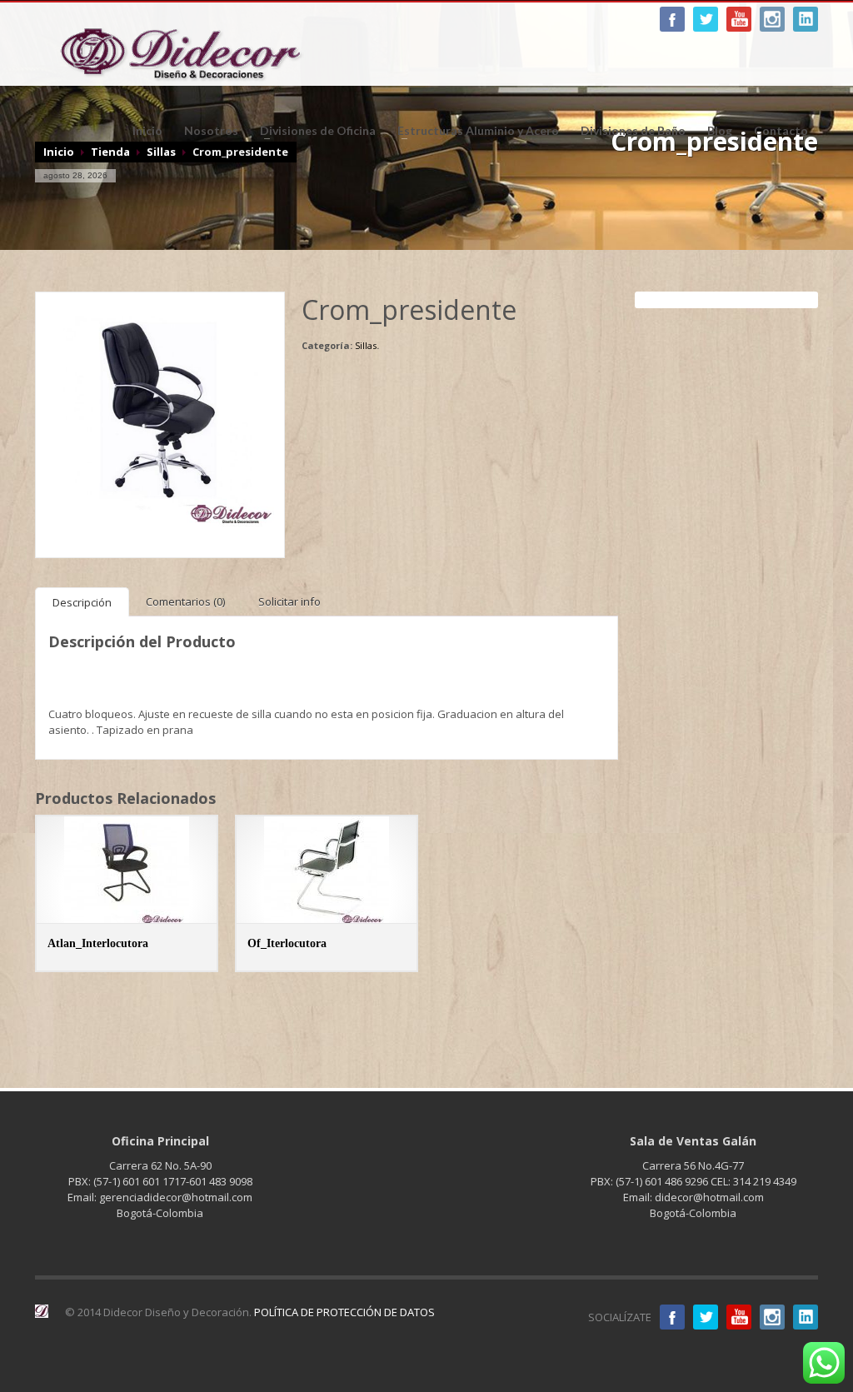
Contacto (781, 131)
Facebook (672, 19)
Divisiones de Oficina (313, 131)
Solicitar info (289, 601)
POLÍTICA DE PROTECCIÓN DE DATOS (344, 1312)
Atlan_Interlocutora (97, 943)
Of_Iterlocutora (287, 943)
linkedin (805, 19)
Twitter (705, 1317)
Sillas (366, 345)
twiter (705, 19)
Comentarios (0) (185, 601)
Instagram (772, 19)
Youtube (738, 1317)
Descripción (82, 602)
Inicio (147, 131)
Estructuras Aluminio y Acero (473, 131)
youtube (738, 19)
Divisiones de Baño (628, 131)
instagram (772, 1317)
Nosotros (211, 131)
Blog (719, 131)
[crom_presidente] (160, 414)
